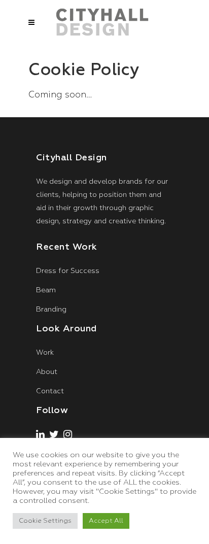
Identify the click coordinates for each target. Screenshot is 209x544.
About (46, 372)
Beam (46, 290)
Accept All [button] (106, 521)
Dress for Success (67, 271)
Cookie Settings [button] (45, 521)
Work (45, 352)
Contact (50, 391)
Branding (51, 309)
